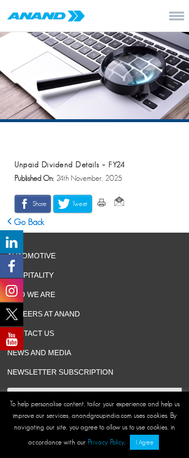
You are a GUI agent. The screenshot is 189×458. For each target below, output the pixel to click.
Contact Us (30, 333)
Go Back (28, 222)
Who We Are (31, 294)
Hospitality (30, 275)
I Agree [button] (144, 442)
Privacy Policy (106, 442)
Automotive (31, 256)
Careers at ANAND (43, 314)
